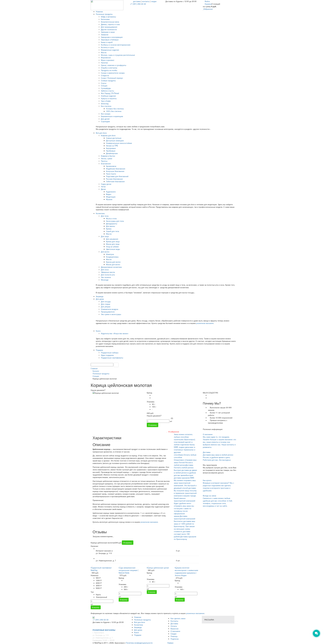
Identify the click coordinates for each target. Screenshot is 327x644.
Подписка (175, 638)
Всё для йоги (139, 622)
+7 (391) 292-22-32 (138, 4)
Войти (207, 1)
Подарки (137, 635)
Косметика (138, 624)
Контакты (174, 621)
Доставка (174, 623)
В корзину (95, 607)
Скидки (173, 633)
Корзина (208, 4)
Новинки (137, 617)
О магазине (175, 631)
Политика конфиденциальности (139, 642)
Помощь (174, 636)
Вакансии (174, 628)
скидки (153, 1)
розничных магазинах (195, 613)
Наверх (170, 642)
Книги (136, 632)
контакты (145, 1)
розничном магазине (205, 323)
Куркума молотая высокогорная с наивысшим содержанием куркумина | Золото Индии (186, 571)
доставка (137, 1)
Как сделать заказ (178, 618)
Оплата (174, 626)
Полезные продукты (142, 619)
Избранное (208, 9)
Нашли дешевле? (154, 415)
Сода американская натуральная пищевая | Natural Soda (128, 570)
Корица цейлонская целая (158, 567)
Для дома (138, 630)
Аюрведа (138, 627)
